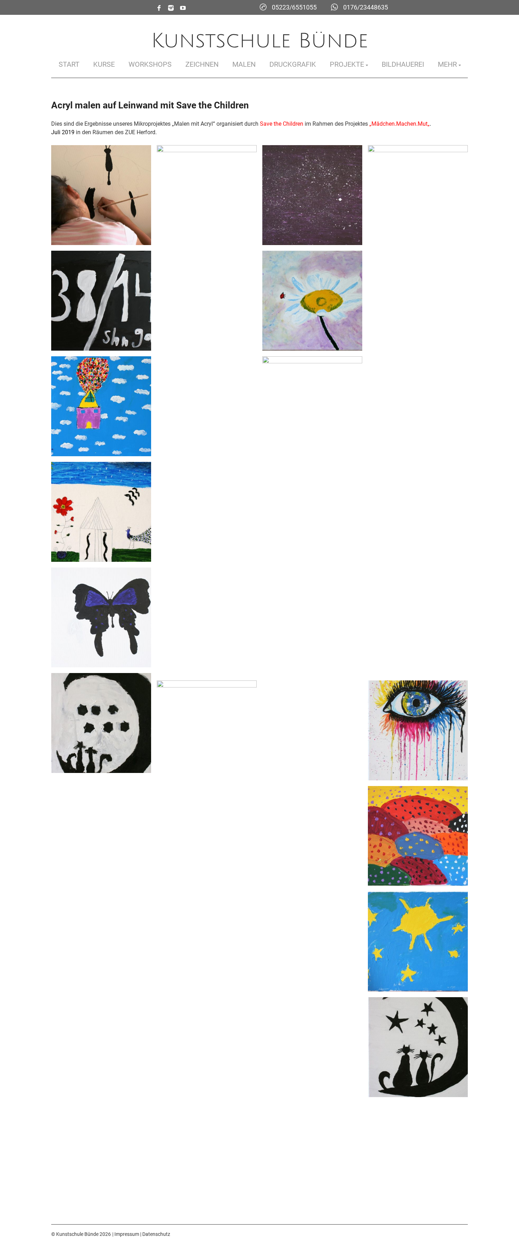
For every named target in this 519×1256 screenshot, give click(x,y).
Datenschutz (156, 1234)
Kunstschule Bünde (259, 41)
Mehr (447, 64)
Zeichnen (202, 64)
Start (69, 64)
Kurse (104, 64)
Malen (244, 64)
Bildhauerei (403, 64)
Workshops (150, 64)
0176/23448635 (365, 7)
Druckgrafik (292, 64)
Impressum (126, 1234)
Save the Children (281, 123)
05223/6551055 (294, 7)
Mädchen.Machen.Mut (399, 123)
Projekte (347, 64)
